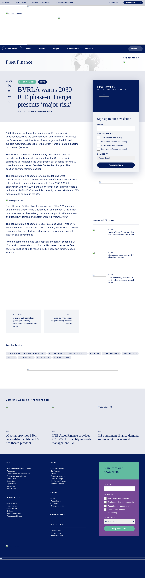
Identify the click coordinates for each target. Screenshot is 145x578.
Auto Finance (12, 503)
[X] (9, 91)
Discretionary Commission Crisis (67, 353)
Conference (55, 471)
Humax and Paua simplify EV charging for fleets (121, 256)
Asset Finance (12, 508)
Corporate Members (41, 2)
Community (55, 503)
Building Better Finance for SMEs (26, 353)
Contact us (21, 2)
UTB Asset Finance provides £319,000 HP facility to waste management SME (71, 439)
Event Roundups (57, 479)
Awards (53, 474)
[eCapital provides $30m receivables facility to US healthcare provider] (26, 417)
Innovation (11, 486)
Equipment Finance (14, 513)
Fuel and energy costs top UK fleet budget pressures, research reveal (121, 279)
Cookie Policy (56, 533)
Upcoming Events (57, 468)
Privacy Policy (56, 531)
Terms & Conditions (58, 536)
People (11, 358)
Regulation (43, 358)
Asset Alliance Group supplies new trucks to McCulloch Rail (121, 233)
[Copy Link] (9, 102)
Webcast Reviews (57, 484)
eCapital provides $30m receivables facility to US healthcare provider (22, 439)
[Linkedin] (9, 86)
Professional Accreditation (16, 476)
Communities (13, 497)
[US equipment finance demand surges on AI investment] (118, 417)
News (42, 82)
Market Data (130, 353)
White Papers (57, 514)
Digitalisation (11, 484)
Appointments (61, 358)
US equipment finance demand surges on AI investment (118, 437)
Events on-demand (58, 476)
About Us (6, 2)
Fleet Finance (19, 62)
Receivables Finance (14, 516)
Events (54, 462)
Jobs (53, 498)
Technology (26, 358)
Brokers (94, 353)
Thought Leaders (57, 506)
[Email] (9, 96)
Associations (11, 489)
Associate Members (64, 2)
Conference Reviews (58, 481)
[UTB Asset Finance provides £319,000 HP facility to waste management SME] (72, 417)
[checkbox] (116, 143)
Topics (9, 462)
